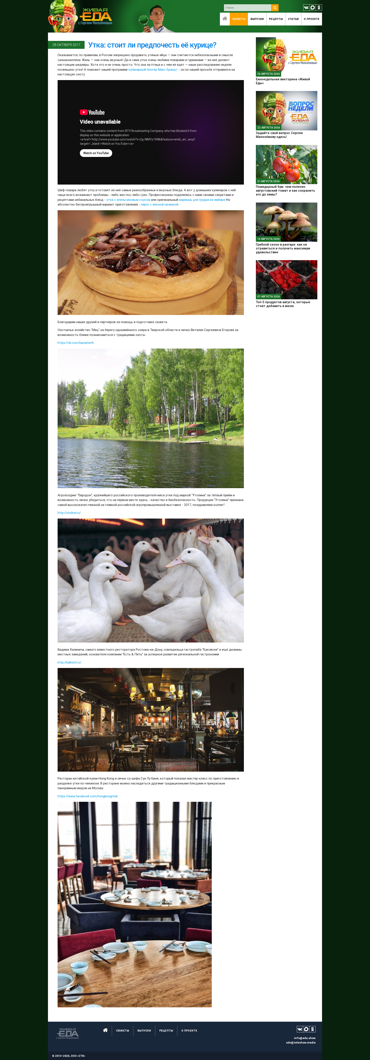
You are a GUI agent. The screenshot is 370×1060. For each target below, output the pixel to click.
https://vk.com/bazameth (76, 343)
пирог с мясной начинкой (159, 204)
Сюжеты (238, 19)
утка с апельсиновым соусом (128, 200)
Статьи (293, 19)
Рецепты (276, 19)
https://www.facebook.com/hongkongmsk (88, 796)
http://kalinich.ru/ (69, 662)
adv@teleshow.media (301, 1042)
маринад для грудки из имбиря (202, 200)
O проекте (312, 19)
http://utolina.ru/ (69, 513)
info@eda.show (305, 1038)
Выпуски (257, 19)
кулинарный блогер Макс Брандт (153, 69)
